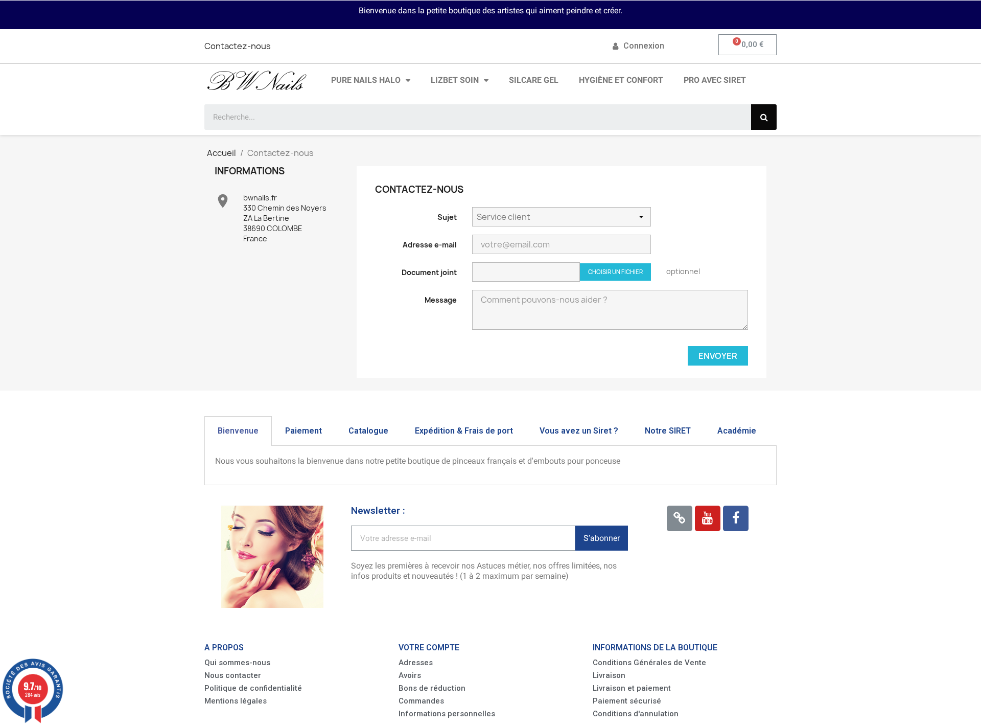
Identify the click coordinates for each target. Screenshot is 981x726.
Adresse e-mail (430, 244)
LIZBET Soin (455, 80)
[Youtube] (707, 518)
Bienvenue (238, 431)
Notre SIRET (668, 431)
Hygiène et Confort (621, 80)
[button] (237, 663)
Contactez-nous (237, 46)
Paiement (303, 431)
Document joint (429, 272)
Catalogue (368, 431)
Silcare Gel (533, 80)
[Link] (679, 518)
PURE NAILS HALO (366, 80)
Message (441, 300)
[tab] (238, 431)
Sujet (447, 217)
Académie (736, 431)
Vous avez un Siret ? (579, 431)
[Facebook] (736, 518)
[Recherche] (764, 117)
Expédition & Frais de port (464, 431)
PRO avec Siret (715, 80)
